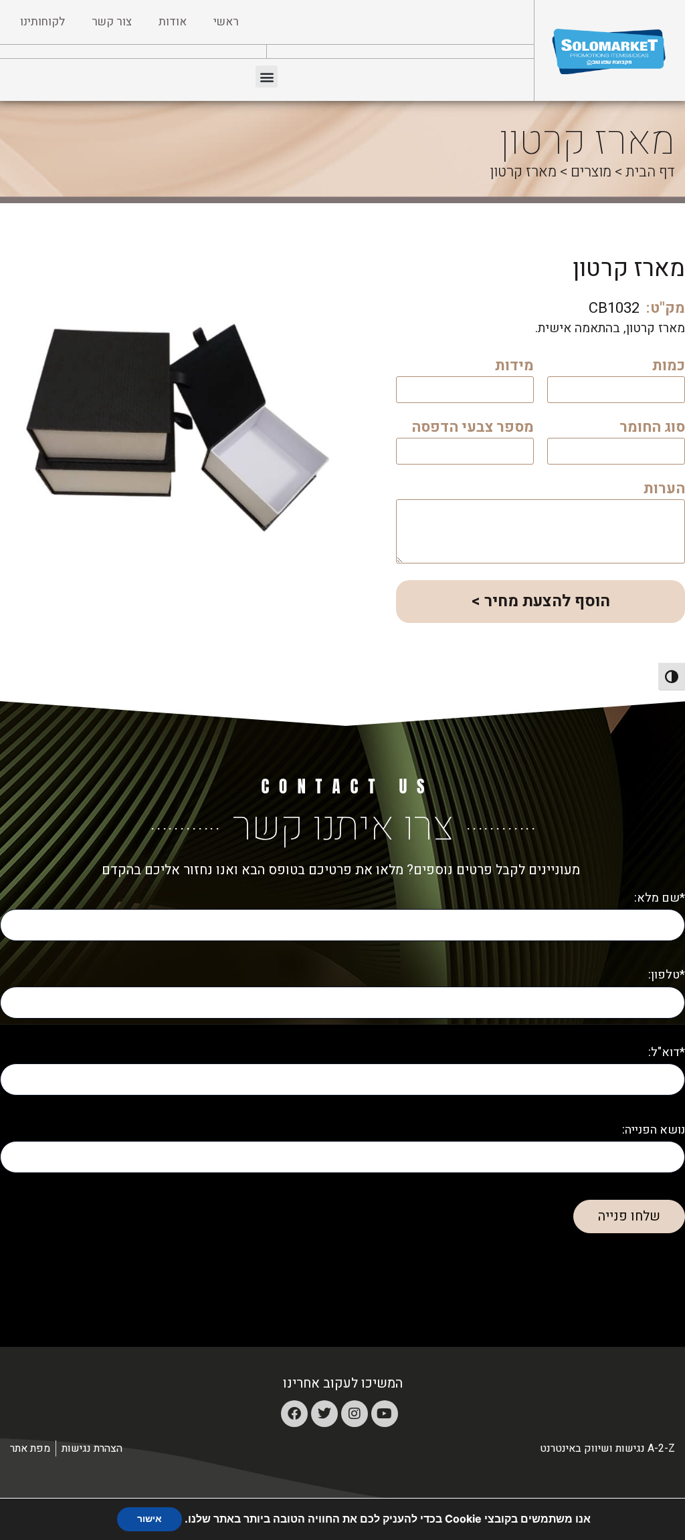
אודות (173, 21)
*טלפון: (666, 975)
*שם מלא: (659, 898)
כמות (668, 367)
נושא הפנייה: (653, 1130)
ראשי (226, 21)
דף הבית (650, 171)
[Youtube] (384, 1413)
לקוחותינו (42, 21)
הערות (664, 490)
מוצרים (591, 171)
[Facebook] (294, 1413)
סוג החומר (652, 429)
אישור (149, 1519)
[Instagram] (354, 1413)
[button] (267, 77)
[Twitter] (324, 1413)
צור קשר (112, 21)
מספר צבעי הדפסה (472, 429)
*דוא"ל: (666, 1052)
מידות (514, 367)
